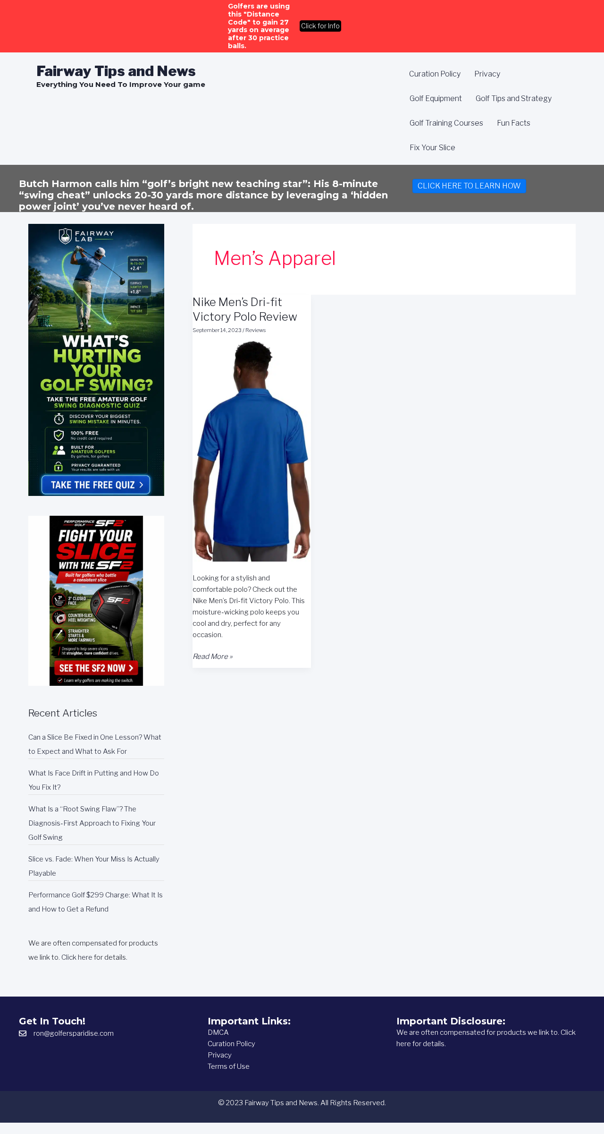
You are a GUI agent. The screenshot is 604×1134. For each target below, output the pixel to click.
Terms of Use (229, 1066)
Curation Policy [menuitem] (435, 73)
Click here (76, 957)
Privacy (220, 1055)
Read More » (213, 657)
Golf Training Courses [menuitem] (446, 123)
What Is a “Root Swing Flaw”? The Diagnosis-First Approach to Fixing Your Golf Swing (92, 823)
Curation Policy (231, 1044)
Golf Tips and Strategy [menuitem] (514, 98)
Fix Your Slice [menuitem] (432, 147)
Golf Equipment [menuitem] (436, 98)
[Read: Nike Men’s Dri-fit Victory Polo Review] (252, 450)
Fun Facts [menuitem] (513, 123)
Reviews (255, 330)
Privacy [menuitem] (487, 73)
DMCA (218, 1032)
